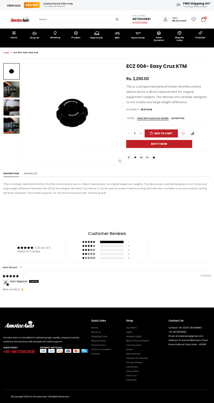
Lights (129, 332)
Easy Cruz (131, 375)
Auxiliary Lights (134, 336)
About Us (96, 332)
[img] (11, 276)
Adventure (177, 118)
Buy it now (159, 144)
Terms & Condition (101, 349)
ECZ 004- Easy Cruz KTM (156, 66)
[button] (89, 242)
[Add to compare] (192, 133)
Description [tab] (11, 173)
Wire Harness (133, 353)
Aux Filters (131, 327)
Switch (129, 349)
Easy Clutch (132, 371)
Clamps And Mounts (137, 358)
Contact (95, 353)
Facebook (129, 157)
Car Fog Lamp (133, 345)
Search (117, 19)
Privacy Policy (98, 345)
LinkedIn (141, 157)
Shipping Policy (99, 336)
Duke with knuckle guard (153, 118)
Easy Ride (131, 379)
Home (6, 53)
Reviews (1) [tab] (30, 173)
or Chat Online (139, 22)
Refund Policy (98, 340)
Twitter (135, 157)
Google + (147, 157)
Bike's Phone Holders (137, 340)
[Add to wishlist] (183, 133)
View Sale (14, 6)
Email (153, 157)
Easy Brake (132, 366)
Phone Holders (134, 362)
